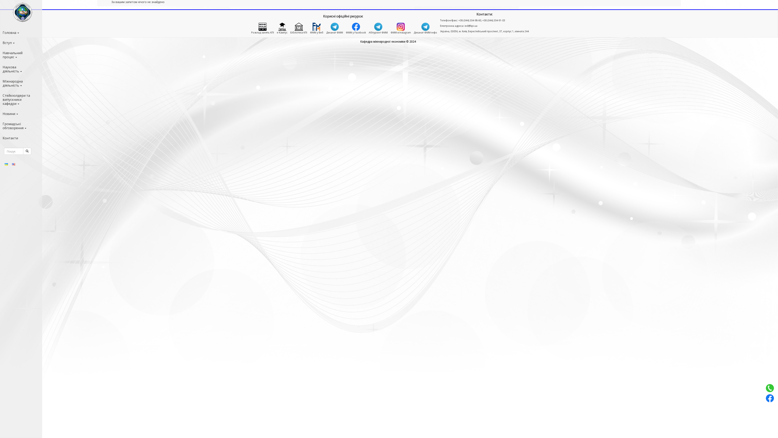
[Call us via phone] (770, 388)
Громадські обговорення (13, 126)
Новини (9, 114)
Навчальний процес (12, 55)
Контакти (10, 138)
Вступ (8, 43)
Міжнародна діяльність (13, 83)
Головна (10, 32)
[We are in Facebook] (770, 398)
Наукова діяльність (11, 69)
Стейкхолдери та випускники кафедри (16, 99)
